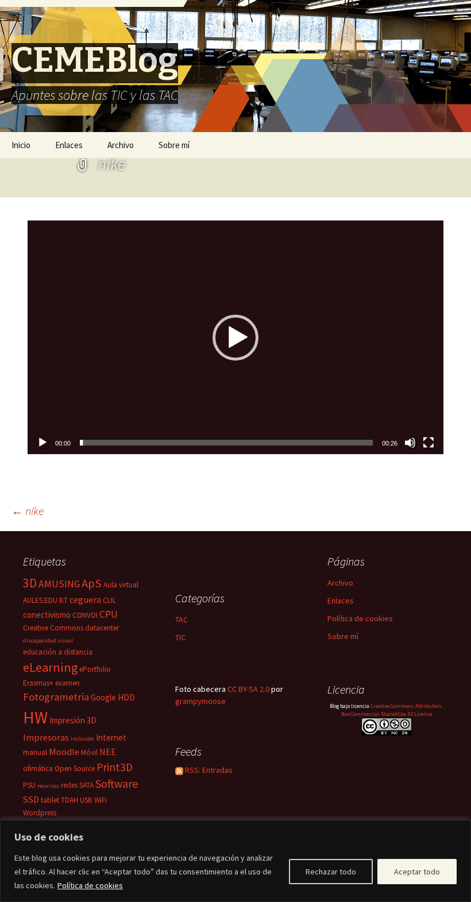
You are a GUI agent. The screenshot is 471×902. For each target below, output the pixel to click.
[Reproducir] (42, 442)
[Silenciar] (410, 442)
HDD (126, 697)
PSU (29, 785)
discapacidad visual (48, 640)
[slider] (226, 443)
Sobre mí (174, 145)
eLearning (50, 667)
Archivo (120, 145)
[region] (235, 861)
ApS (92, 583)
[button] (235, 338)
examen (67, 683)
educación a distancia (57, 652)
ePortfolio (95, 669)
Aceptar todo (417, 871)
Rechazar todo (331, 871)
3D (30, 583)
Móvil (89, 752)
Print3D (114, 767)
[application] (235, 337)
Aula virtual (120, 585)
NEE (107, 751)
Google (103, 697)
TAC (181, 619)
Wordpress (39, 813)
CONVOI (85, 615)
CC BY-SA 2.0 (248, 689)
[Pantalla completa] (428, 442)
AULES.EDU (40, 600)
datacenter (102, 628)
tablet (50, 800)
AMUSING (59, 584)
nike (27, 511)
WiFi (100, 800)
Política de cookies (90, 885)
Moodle (64, 751)
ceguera (85, 599)
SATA (86, 785)
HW (35, 717)
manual (35, 752)
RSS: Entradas (208, 770)
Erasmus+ (38, 683)
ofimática (38, 768)
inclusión (82, 738)
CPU (108, 614)
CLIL (109, 600)
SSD (31, 799)
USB (86, 800)
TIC (180, 637)
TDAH (69, 800)
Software (116, 783)
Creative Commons (53, 628)
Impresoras (46, 737)
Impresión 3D (72, 720)
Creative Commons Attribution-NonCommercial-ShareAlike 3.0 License (392, 710)
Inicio (20, 145)
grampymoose (200, 701)
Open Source (75, 768)
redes (69, 785)
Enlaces (69, 145)
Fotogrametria (56, 696)
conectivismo (47, 614)
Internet (111, 737)
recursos (48, 785)
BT (63, 600)
